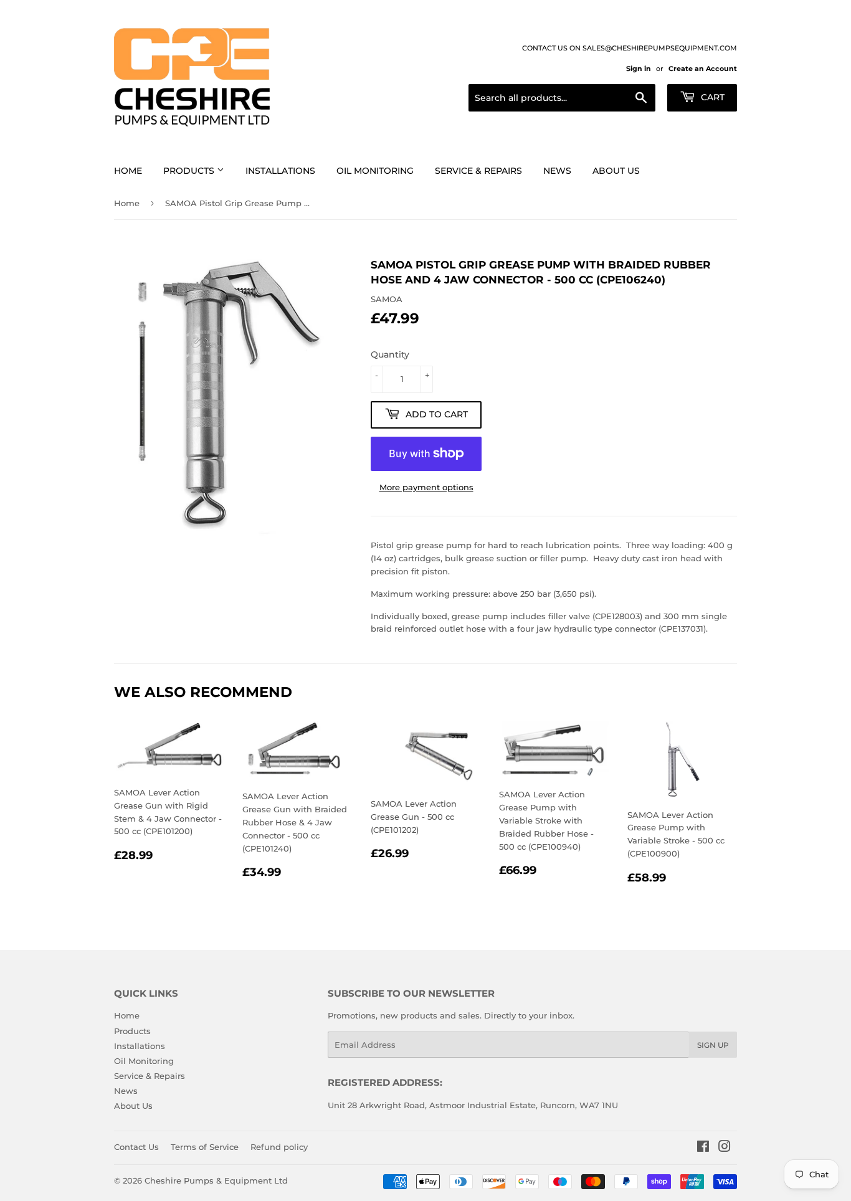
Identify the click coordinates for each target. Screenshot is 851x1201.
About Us (616, 170)
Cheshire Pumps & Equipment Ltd (216, 1180)
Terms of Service (205, 1147)
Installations (280, 170)
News (557, 170)
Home (128, 170)
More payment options (426, 487)
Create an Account (702, 68)
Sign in (638, 68)
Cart (711, 97)
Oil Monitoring (375, 170)
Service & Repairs (478, 170)
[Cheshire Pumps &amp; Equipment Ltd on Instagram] (724, 1148)
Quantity (390, 354)
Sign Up (713, 1045)
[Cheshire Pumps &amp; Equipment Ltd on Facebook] (703, 1148)
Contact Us (136, 1147)
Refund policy (279, 1147)
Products (190, 170)
